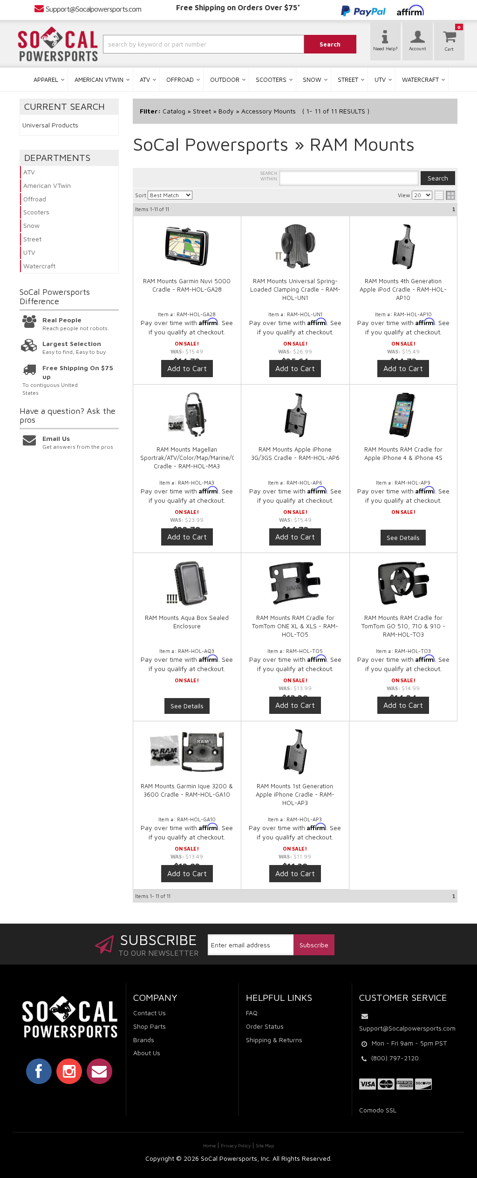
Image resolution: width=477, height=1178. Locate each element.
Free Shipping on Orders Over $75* (238, 7)
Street (32, 239)
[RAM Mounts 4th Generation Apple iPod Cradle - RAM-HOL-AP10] (403, 251)
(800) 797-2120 (395, 1058)
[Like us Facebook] (39, 1071)
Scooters (36, 212)
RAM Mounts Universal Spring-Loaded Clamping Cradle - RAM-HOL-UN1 (295, 289)
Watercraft (39, 266)
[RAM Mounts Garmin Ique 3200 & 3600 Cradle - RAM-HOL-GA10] (187, 756)
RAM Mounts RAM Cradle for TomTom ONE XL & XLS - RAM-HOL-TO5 (295, 626)
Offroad (34, 199)
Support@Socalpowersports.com (93, 9)
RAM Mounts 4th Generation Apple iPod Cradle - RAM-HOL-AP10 (403, 289)
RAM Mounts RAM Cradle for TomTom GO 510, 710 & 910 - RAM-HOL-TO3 (403, 626)
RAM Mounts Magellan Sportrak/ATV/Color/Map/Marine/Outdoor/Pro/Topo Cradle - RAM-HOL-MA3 (211, 458)
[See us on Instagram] (69, 1071)
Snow (31, 225)
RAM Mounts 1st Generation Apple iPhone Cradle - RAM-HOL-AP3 (295, 794)
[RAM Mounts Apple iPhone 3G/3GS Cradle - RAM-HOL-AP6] (295, 419)
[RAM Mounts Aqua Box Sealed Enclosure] (187, 583)
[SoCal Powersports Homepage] (58, 44)
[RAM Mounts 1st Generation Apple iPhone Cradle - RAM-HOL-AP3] (295, 756)
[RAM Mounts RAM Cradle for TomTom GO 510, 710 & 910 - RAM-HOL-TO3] (403, 588)
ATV (29, 172)
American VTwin (47, 185)
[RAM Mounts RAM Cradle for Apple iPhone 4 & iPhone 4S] (403, 415)
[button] (186, 44)
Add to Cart (187, 368)
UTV (29, 252)
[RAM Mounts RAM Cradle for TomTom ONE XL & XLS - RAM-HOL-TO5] (295, 588)
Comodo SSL (377, 1110)
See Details (403, 537)
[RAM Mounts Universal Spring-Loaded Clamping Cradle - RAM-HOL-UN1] (295, 251)
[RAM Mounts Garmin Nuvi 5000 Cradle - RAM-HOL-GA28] (187, 251)
